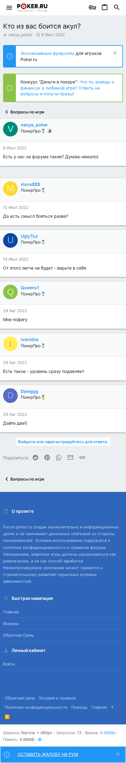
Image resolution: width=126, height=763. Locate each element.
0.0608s (108, 732)
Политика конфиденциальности (36, 707)
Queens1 (30, 287)
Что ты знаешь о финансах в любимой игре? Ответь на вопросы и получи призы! (67, 87)
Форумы (11, 623)
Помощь (79, 707)
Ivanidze (30, 339)
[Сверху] (112, 707)
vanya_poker (20, 34)
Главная (11, 611)
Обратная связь (18, 635)
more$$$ (30, 184)
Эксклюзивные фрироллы (48, 53)
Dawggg (29, 391)
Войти (9, 663)
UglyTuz (29, 236)
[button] (9, 7)
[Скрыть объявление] (114, 53)
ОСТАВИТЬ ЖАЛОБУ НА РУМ (47, 754)
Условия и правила (57, 698)
